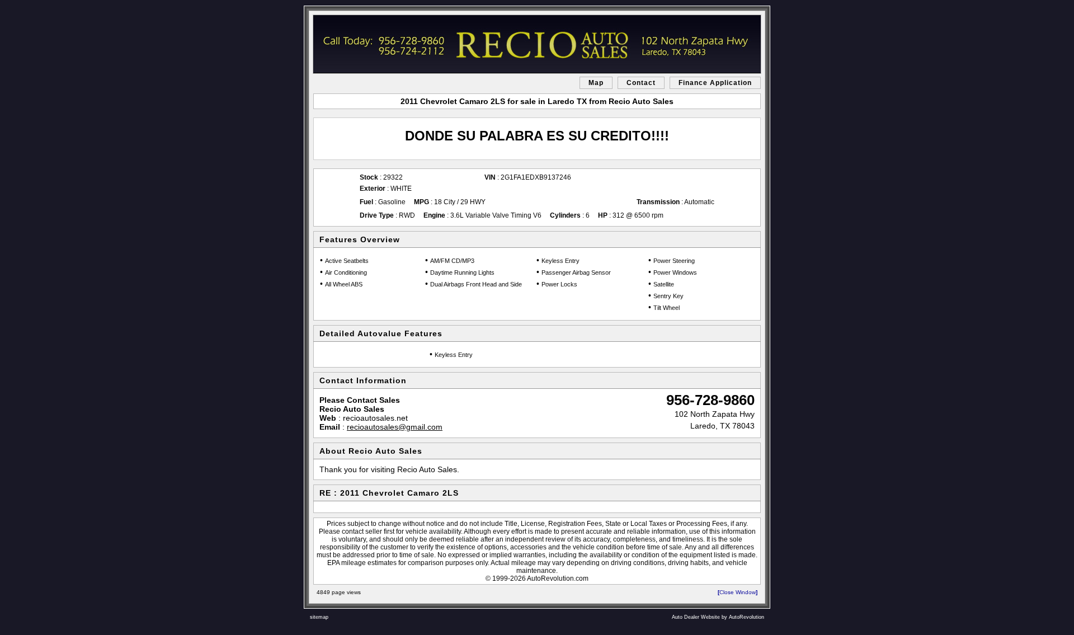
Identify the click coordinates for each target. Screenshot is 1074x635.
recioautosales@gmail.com (394, 426)
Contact (641, 83)
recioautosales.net (375, 417)
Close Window (737, 592)
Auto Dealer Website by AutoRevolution (718, 617)
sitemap (319, 617)
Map (596, 83)
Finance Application (715, 83)
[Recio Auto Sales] (537, 44)
